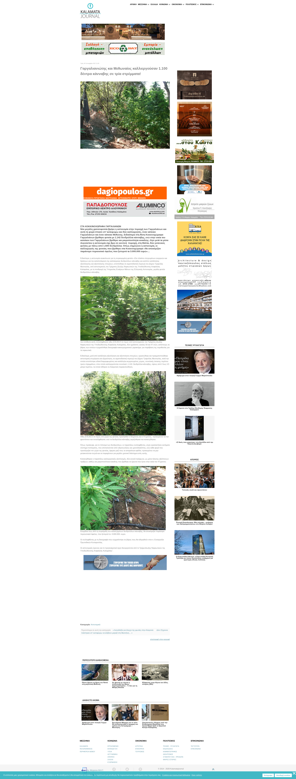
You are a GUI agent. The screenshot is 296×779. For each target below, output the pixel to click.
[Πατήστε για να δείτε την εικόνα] (125, 115)
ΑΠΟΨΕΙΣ (111, 757)
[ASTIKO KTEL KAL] (194, 240)
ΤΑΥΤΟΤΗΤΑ (195, 746)
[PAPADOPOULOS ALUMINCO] (125, 210)
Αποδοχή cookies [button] (283, 775)
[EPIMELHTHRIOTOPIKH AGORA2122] (125, 563)
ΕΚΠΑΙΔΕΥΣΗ (112, 749)
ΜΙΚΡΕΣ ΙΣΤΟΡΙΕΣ (169, 759)
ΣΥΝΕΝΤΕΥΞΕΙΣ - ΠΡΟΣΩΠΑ (173, 757)
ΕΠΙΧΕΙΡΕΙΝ (139, 749)
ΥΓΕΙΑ (110, 752)
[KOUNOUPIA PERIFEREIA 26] (194, 181)
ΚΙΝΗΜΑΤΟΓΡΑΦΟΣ (170, 752)
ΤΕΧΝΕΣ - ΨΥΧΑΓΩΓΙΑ (171, 746)
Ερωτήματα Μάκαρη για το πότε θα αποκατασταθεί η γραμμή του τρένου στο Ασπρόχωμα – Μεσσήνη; (125, 725)
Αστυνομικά (95, 625)
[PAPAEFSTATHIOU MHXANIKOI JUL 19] (194, 305)
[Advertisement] (125, 167)
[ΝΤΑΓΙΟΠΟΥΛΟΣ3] (125, 194)
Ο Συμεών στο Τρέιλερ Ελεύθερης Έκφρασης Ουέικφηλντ (194, 409)
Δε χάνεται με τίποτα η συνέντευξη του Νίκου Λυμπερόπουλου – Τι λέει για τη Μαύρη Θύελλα (124, 685)
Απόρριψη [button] (268, 775)
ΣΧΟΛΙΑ (110, 759)
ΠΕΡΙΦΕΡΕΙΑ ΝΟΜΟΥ (87, 752)
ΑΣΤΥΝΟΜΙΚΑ (112, 754)
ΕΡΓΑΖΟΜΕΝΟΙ (113, 746)
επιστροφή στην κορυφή (160, 639)
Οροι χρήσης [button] (196, 775)
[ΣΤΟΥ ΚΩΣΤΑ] (194, 152)
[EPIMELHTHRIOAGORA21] (194, 328)
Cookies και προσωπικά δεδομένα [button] (176, 775)
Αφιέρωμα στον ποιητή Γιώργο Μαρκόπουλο (94, 723)
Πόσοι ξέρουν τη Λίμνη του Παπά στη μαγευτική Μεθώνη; (95, 683)
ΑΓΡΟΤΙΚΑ (139, 746)
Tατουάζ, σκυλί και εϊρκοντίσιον (194, 490)
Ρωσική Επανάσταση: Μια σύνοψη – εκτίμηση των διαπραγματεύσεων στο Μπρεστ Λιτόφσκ (194, 523)
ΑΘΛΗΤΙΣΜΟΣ (168, 754)
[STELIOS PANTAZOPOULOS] (194, 274)
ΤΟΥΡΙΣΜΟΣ (139, 752)
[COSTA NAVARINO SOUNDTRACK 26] (194, 120)
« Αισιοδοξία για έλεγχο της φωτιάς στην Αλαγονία (133, 630)
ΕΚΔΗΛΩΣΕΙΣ (168, 749)
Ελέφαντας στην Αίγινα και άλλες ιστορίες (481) (155, 683)
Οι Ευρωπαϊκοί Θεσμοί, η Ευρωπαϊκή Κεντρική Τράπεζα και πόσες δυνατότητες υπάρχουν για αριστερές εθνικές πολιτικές (194, 558)
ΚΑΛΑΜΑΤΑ (84, 746)
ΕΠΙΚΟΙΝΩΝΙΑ (196, 749)
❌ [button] (294, 773)
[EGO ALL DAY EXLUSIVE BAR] (123, 33)
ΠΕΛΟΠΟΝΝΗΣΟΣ (86, 749)
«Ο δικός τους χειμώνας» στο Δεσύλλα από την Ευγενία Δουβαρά (194, 443)
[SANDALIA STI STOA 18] (194, 86)
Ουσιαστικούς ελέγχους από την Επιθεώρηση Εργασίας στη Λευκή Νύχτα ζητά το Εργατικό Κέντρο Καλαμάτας (154, 725)
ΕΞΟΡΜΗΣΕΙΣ (112, 762)
